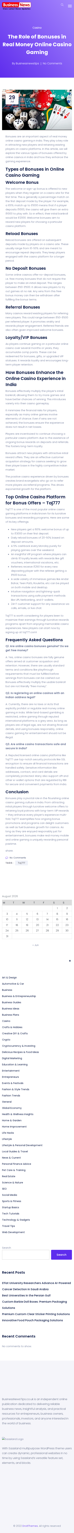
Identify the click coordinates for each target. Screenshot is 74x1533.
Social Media (9, 1195)
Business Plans (10, 1015)
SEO (4, 1188)
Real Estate (8, 1176)
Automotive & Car (13, 983)
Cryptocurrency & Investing (18, 1046)
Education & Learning (15, 1064)
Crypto (6, 1039)
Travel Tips (8, 1226)
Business (7, 990)
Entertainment (11, 1070)
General (7, 1102)
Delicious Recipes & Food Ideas (20, 1052)
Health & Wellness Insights (17, 1114)
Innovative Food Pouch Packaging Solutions (32, 1320)
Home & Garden (12, 1120)
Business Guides (11, 1002)
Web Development (13, 1232)
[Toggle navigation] (70, 6)
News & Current (11, 1157)
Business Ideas (10, 1008)
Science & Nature (12, 1182)
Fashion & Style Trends (15, 1089)
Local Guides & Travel (15, 1151)
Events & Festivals (12, 1083)
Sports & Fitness (11, 1201)
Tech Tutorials (10, 1213)
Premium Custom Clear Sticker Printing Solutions (36, 1314)
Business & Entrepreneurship (19, 996)
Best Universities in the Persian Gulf (26, 1295)
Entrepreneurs (10, 1077)
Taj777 (53, 503)
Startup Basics (10, 1207)
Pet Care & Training (13, 1170)
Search (6, 1247)
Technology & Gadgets (16, 1220)
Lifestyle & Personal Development (22, 1145)
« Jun (36, 945)
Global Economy (12, 1108)
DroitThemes (30, 1526)
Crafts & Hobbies (12, 1027)
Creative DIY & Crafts (15, 1033)
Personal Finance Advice (16, 1164)
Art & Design (9, 977)
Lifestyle (7, 1139)
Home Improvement (14, 1126)
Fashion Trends (11, 1095)
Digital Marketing (12, 1058)
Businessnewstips (27, 63)
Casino (37, 28)
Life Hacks (8, 1133)
